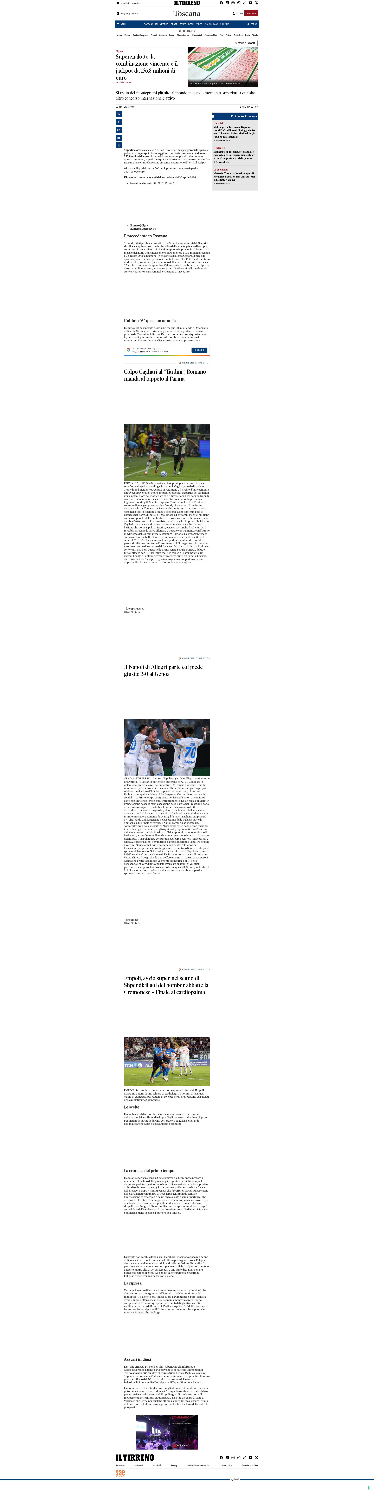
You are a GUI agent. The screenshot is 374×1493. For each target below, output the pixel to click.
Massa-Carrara (183, 35)
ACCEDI (239, 14)
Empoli (154, 35)
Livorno (119, 35)
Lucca (171, 35)
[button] (167, 1432)
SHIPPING (224, 24)
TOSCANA (148, 24)
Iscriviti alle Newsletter (130, 3)
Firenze (127, 35)
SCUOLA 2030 (211, 24)
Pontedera (238, 35)
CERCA (254, 24)
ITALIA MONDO (161, 24)
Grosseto (163, 35)
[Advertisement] (146, 129)
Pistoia (228, 35)
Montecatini (197, 35)
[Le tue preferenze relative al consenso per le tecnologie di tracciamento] (369, 1488)
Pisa (221, 35)
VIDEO (199, 24)
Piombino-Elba (211, 35)
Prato (247, 35)
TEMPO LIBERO (186, 24)
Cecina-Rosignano (140, 35)
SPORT (174, 24)
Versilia (255, 35)
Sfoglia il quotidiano (129, 14)
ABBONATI (251, 14)
